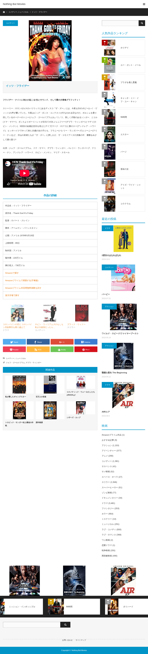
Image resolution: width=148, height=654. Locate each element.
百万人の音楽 (41, 397)
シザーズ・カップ (74, 417)
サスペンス (107, 466)
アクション (109, 307)
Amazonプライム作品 (111, 435)
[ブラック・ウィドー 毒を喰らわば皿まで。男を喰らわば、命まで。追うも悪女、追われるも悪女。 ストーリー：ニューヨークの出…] (81, 313)
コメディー (10, 23)
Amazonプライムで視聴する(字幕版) (21, 280)
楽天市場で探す (12, 295)
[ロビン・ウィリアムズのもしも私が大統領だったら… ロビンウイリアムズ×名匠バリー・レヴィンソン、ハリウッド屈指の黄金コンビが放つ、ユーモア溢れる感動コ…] (49, 313)
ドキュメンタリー (110, 498)
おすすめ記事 (108, 440)
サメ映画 (106, 471)
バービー (106, 294)
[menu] (144, 4)
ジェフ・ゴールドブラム (15, 363)
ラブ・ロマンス (109, 535)
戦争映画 (106, 550)
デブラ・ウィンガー (33, 363)
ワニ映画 (106, 540)
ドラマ (107, 228)
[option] (24, 581)
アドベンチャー (109, 450)
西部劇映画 (107, 556)
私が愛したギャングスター (15, 397)
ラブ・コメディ (109, 529)
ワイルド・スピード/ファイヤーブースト (120, 333)
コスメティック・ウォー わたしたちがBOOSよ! (81, 393)
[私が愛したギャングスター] (19, 385)
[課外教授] (50, 410)
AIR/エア (106, 412)
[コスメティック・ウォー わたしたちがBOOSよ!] (81, 382)
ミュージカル (20, 358)
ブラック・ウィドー (76, 324)
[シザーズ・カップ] (81, 407)
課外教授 (39, 422)
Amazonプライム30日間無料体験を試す (23, 288)
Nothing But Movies (14, 4)
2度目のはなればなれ (111, 255)
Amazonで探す (12, 273)
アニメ (105, 456)
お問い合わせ (67, 640)
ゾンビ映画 (107, 492)
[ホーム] (4, 12)
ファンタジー (108, 508)
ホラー (105, 514)
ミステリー (107, 519)
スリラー (106, 482)
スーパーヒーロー (110, 487)
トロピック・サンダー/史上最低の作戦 (19, 424)
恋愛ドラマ (107, 545)
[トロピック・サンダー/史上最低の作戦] (19, 410)
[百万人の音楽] (50, 385)
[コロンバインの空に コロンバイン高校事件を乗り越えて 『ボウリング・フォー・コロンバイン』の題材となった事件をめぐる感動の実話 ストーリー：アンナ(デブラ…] (17, 313)
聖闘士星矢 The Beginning (114, 372)
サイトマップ (81, 640)
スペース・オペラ (110, 477)
